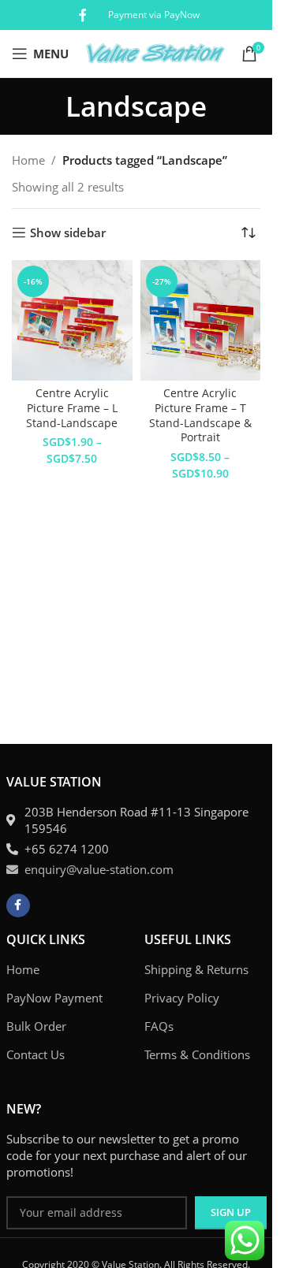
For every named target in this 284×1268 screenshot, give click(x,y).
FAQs (159, 1026)
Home (28, 160)
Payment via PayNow (154, 14)
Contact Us (35, 1054)
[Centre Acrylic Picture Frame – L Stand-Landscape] (72, 320)
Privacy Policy (181, 998)
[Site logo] (155, 52)
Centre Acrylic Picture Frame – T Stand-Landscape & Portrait (200, 415)
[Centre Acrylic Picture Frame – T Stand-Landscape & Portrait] (200, 320)
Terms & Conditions (197, 1054)
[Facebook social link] (82, 15)
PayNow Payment (54, 998)
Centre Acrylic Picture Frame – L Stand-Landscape (72, 408)
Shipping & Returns (196, 969)
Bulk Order (36, 1026)
